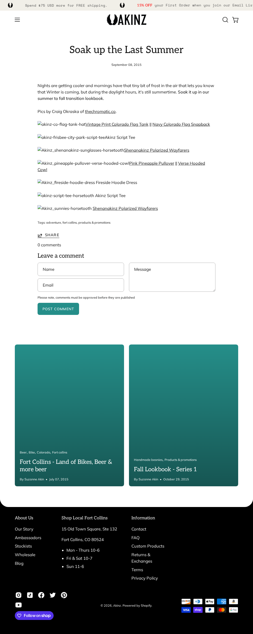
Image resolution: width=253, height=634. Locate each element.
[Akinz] (126, 19)
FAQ (135, 537)
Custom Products (147, 546)
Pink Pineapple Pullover (151, 163)
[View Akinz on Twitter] (52, 595)
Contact (138, 528)
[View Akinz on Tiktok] (30, 595)
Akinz (117, 605)
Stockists (23, 546)
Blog (19, 563)
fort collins (70, 222)
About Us (24, 518)
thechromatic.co (100, 111)
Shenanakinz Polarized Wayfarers (156, 150)
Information (143, 518)
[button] (224, 19)
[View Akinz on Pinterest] (64, 595)
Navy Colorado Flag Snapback (181, 124)
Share (52, 235)
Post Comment (58, 309)
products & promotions (94, 222)
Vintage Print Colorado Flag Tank (116, 124)
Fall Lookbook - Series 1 (165, 469)
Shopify (146, 605)
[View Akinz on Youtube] (18, 605)
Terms (137, 569)
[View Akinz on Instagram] (18, 595)
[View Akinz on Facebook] (41, 595)
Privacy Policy (144, 578)
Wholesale (25, 554)
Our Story (24, 528)
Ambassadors (28, 537)
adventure (53, 222)
